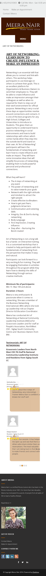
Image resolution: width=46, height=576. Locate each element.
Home (6, 9)
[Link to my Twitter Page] (8, 556)
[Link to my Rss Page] (16, 556)
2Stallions (35, 572)
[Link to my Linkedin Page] (12, 556)
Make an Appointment (22, 9)
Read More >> (6, 503)
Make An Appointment (9, 544)
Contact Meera (10, 13)
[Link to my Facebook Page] (3, 556)
